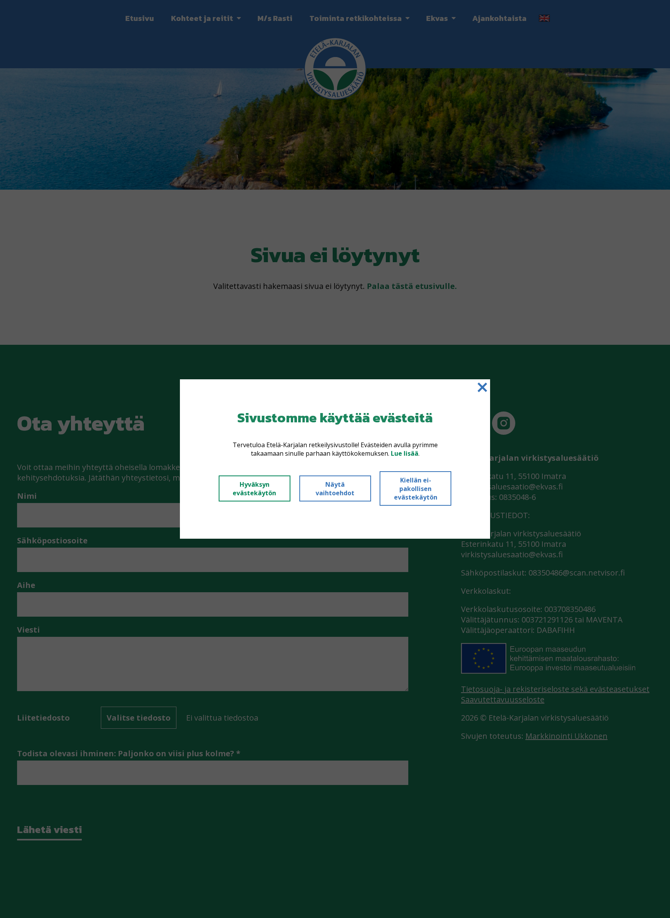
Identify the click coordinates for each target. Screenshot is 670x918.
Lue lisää (404, 453)
